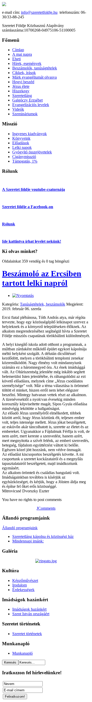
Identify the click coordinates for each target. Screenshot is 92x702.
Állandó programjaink (20, 528)
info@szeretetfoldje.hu (39, 12)
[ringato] (46, 561)
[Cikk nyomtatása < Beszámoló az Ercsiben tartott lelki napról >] (23, 295)
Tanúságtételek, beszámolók (42, 304)
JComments (46, 508)
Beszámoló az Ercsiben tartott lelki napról (41, 278)
